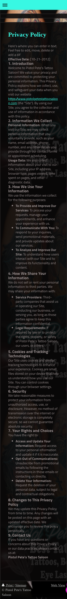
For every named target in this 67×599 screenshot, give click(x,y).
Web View (58, 585)
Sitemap (20, 585)
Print (9, 585)
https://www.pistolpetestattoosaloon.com (33, 101)
